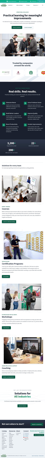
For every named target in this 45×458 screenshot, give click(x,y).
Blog (10, 433)
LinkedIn (26, 436)
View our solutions (17, 27)
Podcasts (11, 445)
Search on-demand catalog (9, 221)
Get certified (5, 276)
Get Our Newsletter (12, 1)
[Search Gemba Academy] (42, 5)
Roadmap (11, 447)
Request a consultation (37, 424)
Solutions (10, 5)
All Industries (22, 396)
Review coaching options (8, 377)
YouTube (26, 437)
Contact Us (34, 1)
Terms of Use (41, 455)
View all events (6, 327)
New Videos (11, 444)
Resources (35, 5)
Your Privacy (36, 455)
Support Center (24, 1)
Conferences (11, 434)
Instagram (26, 434)
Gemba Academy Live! (3, 443)
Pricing (27, 5)
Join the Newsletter (39, 435)
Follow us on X (26, 439)
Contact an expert (28, 27)
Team (17, 434)
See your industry (22, 405)
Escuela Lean (4, 445)
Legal (33, 455)
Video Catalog (19, 5)
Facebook (27, 433)
